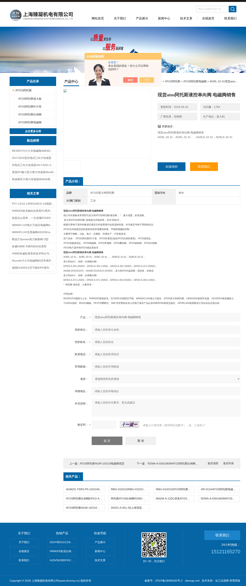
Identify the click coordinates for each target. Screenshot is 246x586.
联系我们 (230, 18)
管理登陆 (234, 580)
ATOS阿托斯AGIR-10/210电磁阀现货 (102, 463)
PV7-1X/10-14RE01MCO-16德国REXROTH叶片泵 (33, 203)
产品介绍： (73, 181)
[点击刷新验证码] (129, 424)
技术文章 (186, 18)
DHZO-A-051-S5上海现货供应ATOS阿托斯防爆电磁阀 (130, 507)
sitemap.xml (192, 580)
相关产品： (73, 476)
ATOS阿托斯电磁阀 (30, 122)
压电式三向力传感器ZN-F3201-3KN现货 (33, 165)
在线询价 (171, 166)
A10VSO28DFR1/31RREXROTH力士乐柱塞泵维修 (63, 560)
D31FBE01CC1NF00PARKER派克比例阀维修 (63, 542)
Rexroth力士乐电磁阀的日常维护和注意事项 (33, 260)
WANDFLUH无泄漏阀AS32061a (31, 232)
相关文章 (33, 193)
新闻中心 (164, 18)
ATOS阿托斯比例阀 (30, 114)
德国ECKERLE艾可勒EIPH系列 (30, 267)
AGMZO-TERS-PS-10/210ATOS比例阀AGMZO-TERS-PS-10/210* (85, 489)
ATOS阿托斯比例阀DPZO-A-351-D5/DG (85, 498)
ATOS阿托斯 (23, 90)
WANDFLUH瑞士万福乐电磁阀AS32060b (33, 225)
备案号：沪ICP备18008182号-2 (164, 580)
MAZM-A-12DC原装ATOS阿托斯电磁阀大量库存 (175, 498)
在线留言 (208, 18)
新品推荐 (33, 140)
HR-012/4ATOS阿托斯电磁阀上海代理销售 (220, 489)
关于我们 (120, 18)
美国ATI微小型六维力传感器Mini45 (33, 172)
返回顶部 (213, 463)
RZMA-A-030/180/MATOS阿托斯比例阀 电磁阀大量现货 (181, 463)
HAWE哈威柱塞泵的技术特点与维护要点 (33, 253)
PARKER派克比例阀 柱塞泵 (63, 551)
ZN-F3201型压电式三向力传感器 (31, 157)
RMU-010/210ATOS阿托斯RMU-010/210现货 (175, 489)
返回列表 (228, 463)
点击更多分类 (33, 131)
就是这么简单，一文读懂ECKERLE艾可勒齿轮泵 (33, 217)
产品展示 (142, 18)
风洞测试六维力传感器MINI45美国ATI (33, 179)
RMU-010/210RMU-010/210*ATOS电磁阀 (130, 489)
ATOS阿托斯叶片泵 (30, 106)
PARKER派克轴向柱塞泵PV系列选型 (33, 210)
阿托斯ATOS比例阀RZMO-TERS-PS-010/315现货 (130, 498)
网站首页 (98, 18)
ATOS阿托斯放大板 (30, 98)
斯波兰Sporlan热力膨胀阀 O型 (30, 239)
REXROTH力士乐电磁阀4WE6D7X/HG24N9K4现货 (33, 150)
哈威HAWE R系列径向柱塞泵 (29, 246)
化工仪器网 (222, 580)
